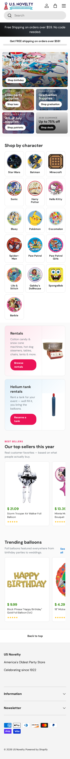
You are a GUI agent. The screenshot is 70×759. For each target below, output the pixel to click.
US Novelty (18, 749)
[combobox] (35, 15)
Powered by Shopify (36, 749)
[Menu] (64, 6)
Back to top (35, 636)
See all (62, 550)
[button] (55, 6)
